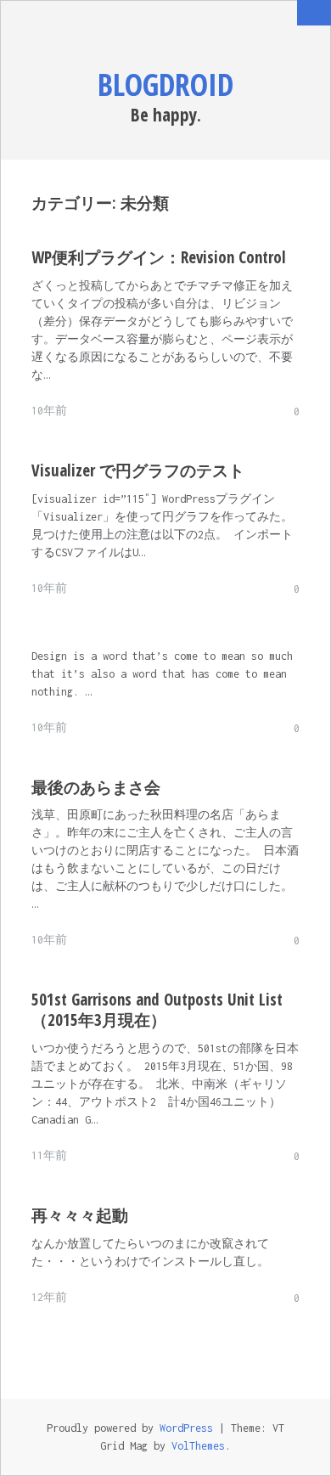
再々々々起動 (79, 1215)
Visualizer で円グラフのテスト (137, 470)
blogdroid (165, 84)
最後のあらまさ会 (95, 787)
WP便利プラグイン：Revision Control (158, 257)
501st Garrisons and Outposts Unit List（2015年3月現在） (157, 1010)
